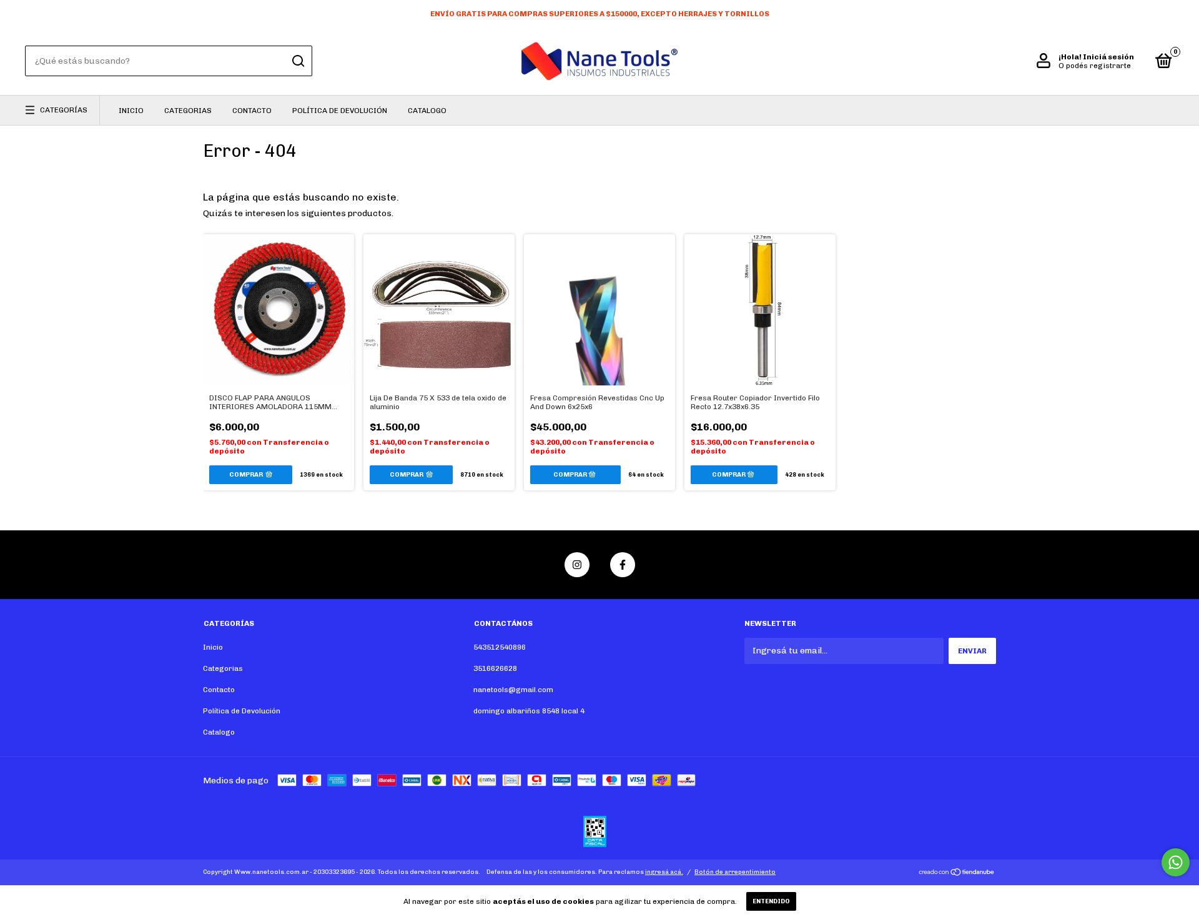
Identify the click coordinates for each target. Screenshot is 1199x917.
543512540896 (499, 647)
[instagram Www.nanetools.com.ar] (577, 564)
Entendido (771, 901)
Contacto (252, 110)
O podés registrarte (1094, 65)
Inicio (131, 110)
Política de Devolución (339, 110)
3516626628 (495, 668)
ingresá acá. (664, 872)
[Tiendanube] (957, 873)
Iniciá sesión (1108, 56)
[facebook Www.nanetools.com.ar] (622, 564)
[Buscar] (297, 61)
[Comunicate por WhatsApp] (1176, 862)
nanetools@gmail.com (513, 689)
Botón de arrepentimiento (735, 872)
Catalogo (427, 110)
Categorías (63, 110)
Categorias (188, 110)
